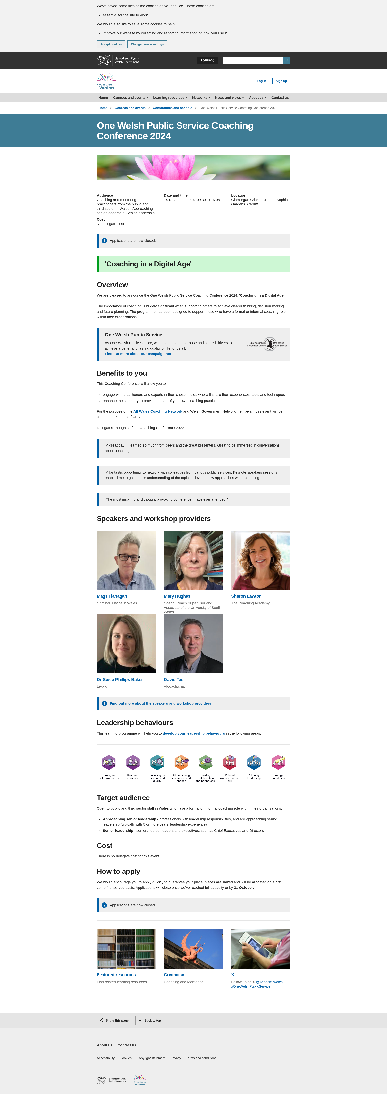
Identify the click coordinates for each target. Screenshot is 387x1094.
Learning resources (168, 98)
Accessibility (106, 1058)
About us (256, 98)
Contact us (280, 98)
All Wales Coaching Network (157, 411)
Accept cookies (111, 44)
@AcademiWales (269, 982)
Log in (261, 81)
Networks (199, 98)
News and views (228, 98)
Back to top (152, 1020)
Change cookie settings (147, 44)
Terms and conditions (201, 1058)
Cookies (126, 1058)
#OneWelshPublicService (250, 986)
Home (103, 98)
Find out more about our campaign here (139, 354)
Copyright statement (151, 1058)
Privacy (175, 1058)
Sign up (281, 81)
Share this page (117, 1020)
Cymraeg (207, 60)
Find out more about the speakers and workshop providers (160, 703)
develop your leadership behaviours (194, 733)
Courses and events (129, 98)
